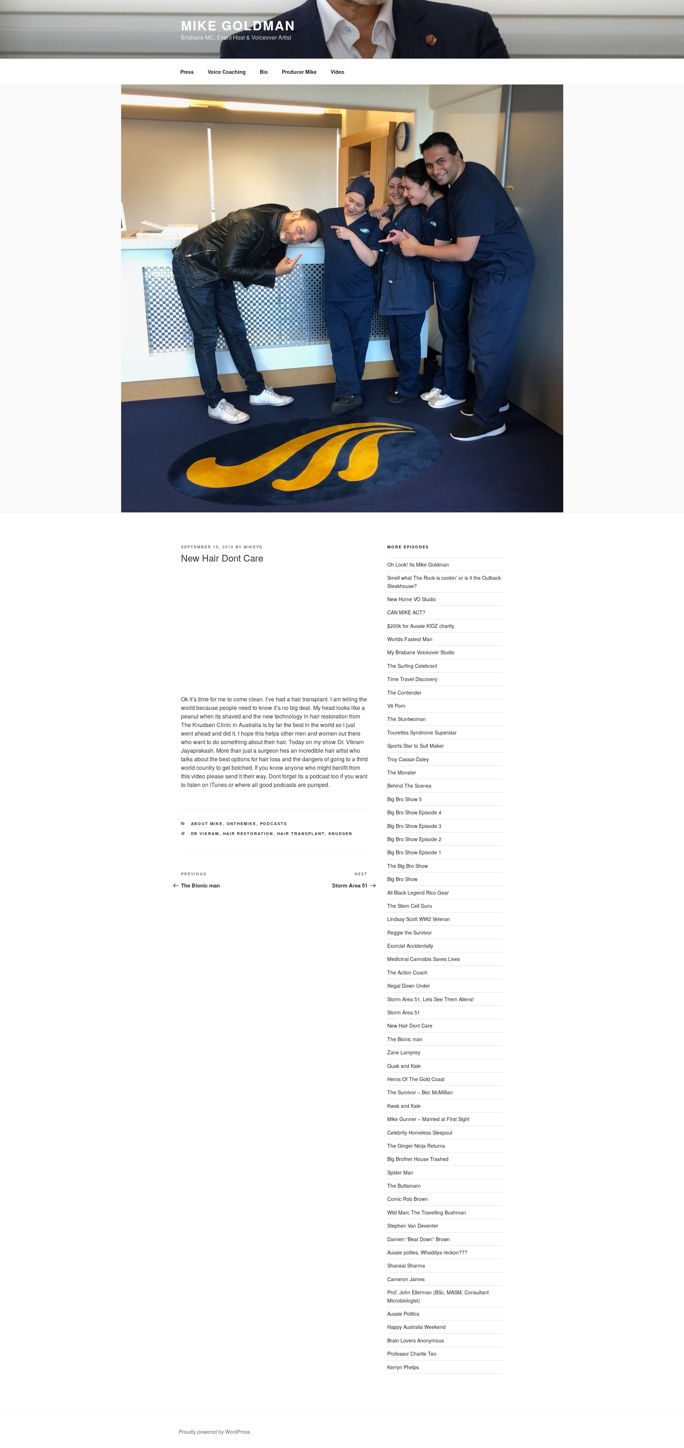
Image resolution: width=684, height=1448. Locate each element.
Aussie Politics (403, 1313)
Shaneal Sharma (406, 1265)
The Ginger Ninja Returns (416, 1145)
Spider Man (400, 1172)
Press (187, 71)
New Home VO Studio (411, 599)
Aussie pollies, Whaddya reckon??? (427, 1252)
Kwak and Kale (404, 1105)
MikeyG (253, 546)
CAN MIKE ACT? (406, 612)
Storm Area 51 (403, 1012)
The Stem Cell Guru (409, 905)
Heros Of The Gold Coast (416, 1079)
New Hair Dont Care (409, 1025)
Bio (264, 71)
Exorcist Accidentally (410, 945)
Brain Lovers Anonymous (415, 1340)
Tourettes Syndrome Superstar (422, 732)
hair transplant (301, 833)
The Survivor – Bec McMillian (420, 1092)
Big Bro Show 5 (404, 799)
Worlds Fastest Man (409, 639)
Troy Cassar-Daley (408, 759)
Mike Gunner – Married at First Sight (428, 1118)
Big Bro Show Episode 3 (414, 825)
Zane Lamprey (403, 1052)
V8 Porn (396, 705)
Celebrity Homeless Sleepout (419, 1132)
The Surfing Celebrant (412, 665)
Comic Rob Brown (407, 1198)
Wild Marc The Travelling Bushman (426, 1212)
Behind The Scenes (409, 785)
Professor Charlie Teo (411, 1353)
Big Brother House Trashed (418, 1158)
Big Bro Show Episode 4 (414, 812)
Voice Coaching (227, 71)
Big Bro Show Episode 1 (414, 852)
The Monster (401, 772)
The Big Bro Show (407, 865)
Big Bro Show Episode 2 (414, 839)
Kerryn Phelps (403, 1367)
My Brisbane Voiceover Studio (421, 652)
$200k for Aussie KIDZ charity (420, 625)
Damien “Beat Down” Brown (418, 1239)
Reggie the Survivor (409, 932)
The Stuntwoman (406, 718)
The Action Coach (407, 972)
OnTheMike (241, 823)
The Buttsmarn (404, 1185)
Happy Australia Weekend (416, 1326)
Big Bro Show (402, 878)
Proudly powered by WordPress (214, 1431)
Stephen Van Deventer (412, 1225)
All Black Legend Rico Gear (418, 892)
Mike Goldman (238, 25)
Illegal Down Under (408, 985)
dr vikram (205, 833)
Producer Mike (299, 71)
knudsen (340, 833)
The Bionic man (405, 1039)
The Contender (404, 692)
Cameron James (406, 1279)
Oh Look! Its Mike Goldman (418, 564)
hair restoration (248, 833)
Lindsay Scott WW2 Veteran (418, 918)
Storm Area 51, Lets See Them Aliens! (430, 999)
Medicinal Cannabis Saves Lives (423, 958)
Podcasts (273, 823)
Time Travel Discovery (412, 678)
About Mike (207, 823)
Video (337, 71)
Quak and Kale (404, 1065)
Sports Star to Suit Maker (415, 745)
